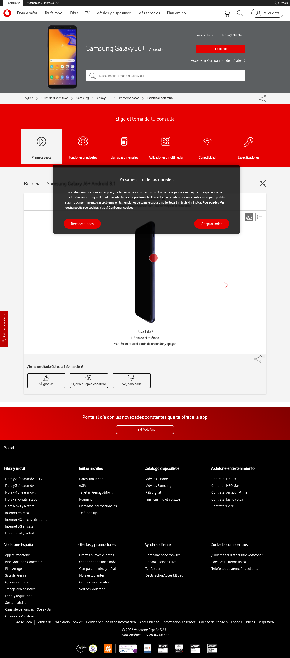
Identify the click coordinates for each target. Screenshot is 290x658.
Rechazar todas (82, 224)
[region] (146, 199)
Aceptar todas (211, 224)
